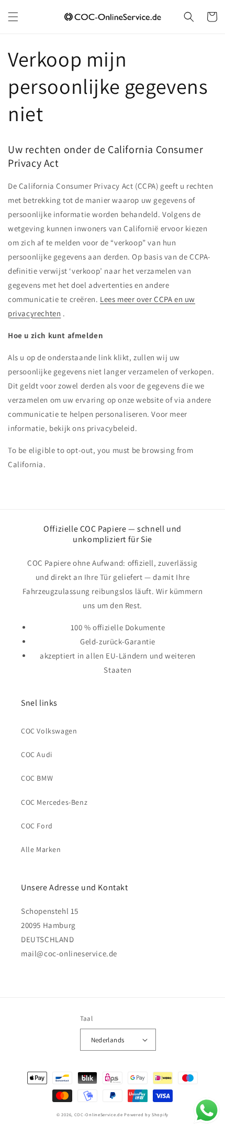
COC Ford (37, 825)
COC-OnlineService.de (98, 1114)
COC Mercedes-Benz (54, 802)
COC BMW (37, 778)
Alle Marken (41, 849)
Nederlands (108, 1039)
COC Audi (36, 754)
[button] (13, 16)
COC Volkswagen (49, 731)
